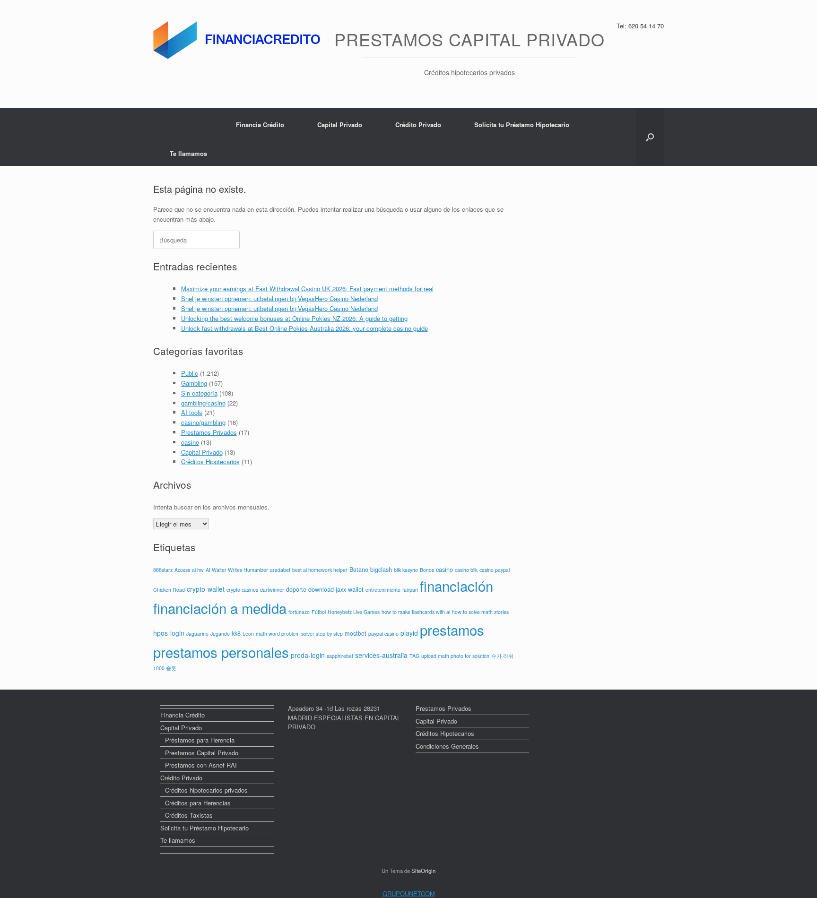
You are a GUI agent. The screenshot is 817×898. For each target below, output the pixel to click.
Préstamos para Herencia (200, 739)
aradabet (280, 569)
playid (409, 633)
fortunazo (299, 611)
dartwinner (272, 589)
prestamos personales (221, 652)
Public (189, 373)
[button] (650, 137)
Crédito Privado (418, 124)
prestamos (452, 629)
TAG (414, 655)
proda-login (308, 655)
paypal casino (383, 633)
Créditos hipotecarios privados (206, 790)
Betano (358, 569)
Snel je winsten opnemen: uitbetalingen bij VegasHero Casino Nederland (279, 298)
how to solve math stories (480, 611)
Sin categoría (199, 393)
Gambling (194, 383)
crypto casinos (242, 589)
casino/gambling (203, 422)
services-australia (381, 655)
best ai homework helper (320, 569)
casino (190, 442)
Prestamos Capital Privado (201, 752)
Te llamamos (188, 153)
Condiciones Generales (447, 746)
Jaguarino (197, 633)
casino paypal (494, 569)
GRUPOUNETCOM (408, 893)
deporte (296, 589)
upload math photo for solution (455, 655)
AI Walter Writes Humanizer (237, 569)
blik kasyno (406, 569)
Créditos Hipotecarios (210, 461)
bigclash (381, 569)
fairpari (410, 589)
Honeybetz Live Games (354, 611)
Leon (248, 633)
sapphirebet (340, 655)
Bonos (427, 569)
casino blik (466, 569)
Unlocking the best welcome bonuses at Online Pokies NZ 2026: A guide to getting (294, 318)
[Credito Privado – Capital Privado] (238, 40)
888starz (163, 569)
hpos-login (168, 633)
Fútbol (319, 611)
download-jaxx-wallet (336, 589)
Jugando (220, 633)
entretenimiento (382, 589)
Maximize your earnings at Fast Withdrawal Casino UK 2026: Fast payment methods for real (307, 288)
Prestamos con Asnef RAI (201, 764)
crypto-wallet (206, 589)
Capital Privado (339, 124)
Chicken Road (169, 589)
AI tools (191, 412)
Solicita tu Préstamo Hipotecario (521, 124)
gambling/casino (203, 402)
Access (182, 569)
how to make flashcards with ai (416, 611)
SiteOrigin (423, 870)
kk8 (236, 633)
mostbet (355, 633)
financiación (456, 586)
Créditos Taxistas (189, 815)
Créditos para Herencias (198, 802)
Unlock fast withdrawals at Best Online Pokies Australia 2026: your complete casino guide (304, 328)
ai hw (198, 569)
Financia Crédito (260, 124)
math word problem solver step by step (299, 633)
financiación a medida (220, 608)
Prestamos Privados (209, 432)
